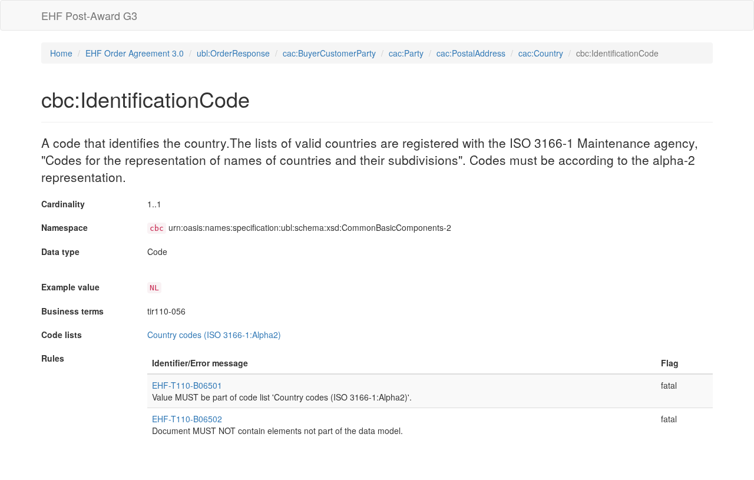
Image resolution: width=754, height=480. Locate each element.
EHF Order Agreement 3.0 (134, 53)
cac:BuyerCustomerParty (329, 53)
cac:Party (406, 53)
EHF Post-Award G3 (89, 15)
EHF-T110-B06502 (187, 419)
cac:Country (540, 53)
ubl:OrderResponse (233, 53)
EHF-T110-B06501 (187, 385)
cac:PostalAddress (470, 53)
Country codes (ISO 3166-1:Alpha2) (214, 334)
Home (61, 53)
